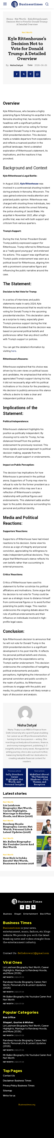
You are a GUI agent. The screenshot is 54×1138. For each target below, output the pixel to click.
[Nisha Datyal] (27, 713)
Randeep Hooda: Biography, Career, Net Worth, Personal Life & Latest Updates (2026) (17, 828)
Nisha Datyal (16, 65)
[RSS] (33, 907)
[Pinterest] (30, 74)
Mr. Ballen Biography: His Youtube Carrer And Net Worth (18, 844)
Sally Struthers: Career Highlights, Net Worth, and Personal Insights (14, 779)
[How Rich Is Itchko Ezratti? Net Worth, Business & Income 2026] (44, 859)
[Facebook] (17, 74)
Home (9, 19)
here (13, 351)
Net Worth (20, 19)
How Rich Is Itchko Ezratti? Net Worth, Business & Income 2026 (18, 860)
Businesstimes (11, 927)
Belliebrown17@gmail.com (33, 953)
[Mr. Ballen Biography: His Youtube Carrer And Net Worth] (44, 843)
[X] (24, 74)
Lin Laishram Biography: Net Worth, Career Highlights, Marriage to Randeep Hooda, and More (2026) (18, 811)
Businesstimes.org (26, 1104)
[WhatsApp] (37, 74)
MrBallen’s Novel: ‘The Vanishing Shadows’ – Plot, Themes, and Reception (39, 779)
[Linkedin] (28, 907)
